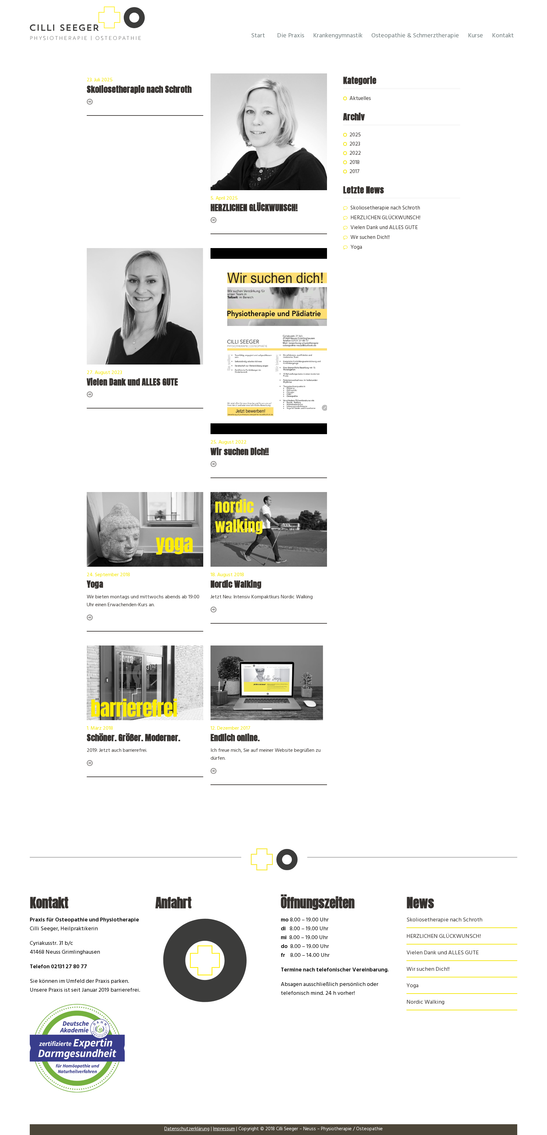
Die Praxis (290, 36)
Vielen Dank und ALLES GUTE (384, 228)
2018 (354, 163)
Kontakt (503, 36)
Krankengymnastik (337, 36)
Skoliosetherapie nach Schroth (385, 208)
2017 (354, 172)
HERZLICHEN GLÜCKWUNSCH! (385, 218)
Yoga (356, 248)
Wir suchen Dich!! (370, 238)
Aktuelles (360, 99)
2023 (354, 145)
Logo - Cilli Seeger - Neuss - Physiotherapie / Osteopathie (113, 24)
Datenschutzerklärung (187, 1129)
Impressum (224, 1129)
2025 (355, 135)
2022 (355, 154)
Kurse (475, 36)
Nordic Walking (425, 1002)
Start (258, 36)
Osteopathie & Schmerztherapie (415, 36)
